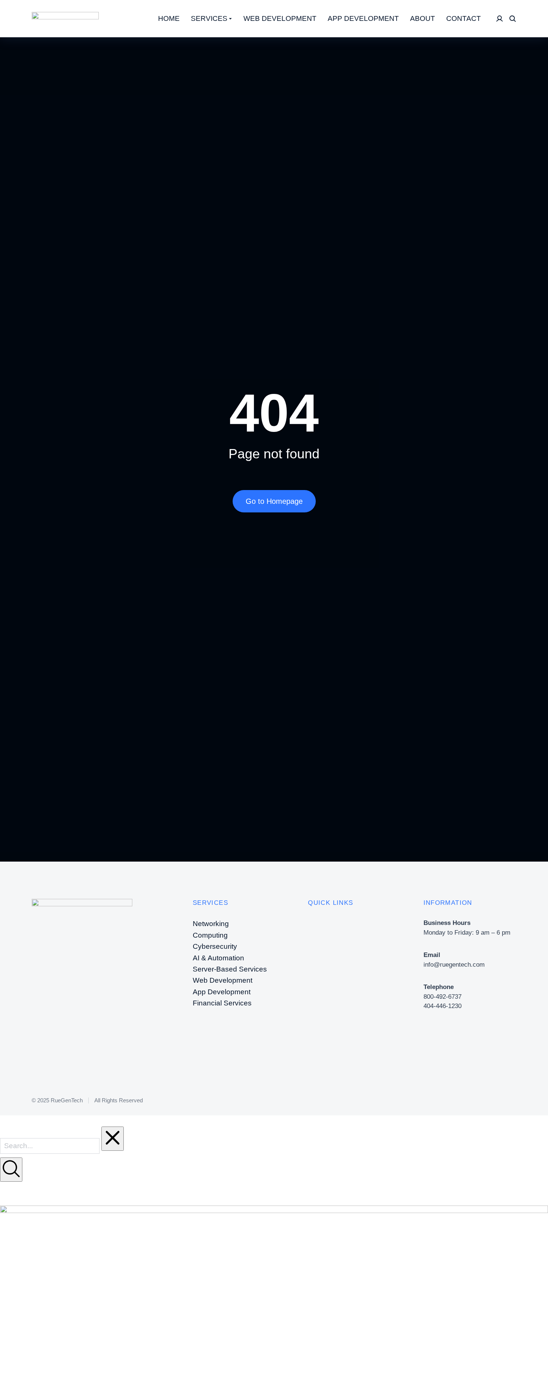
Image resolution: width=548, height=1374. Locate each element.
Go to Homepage (274, 501)
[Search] (11, 1169)
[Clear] (112, 1139)
